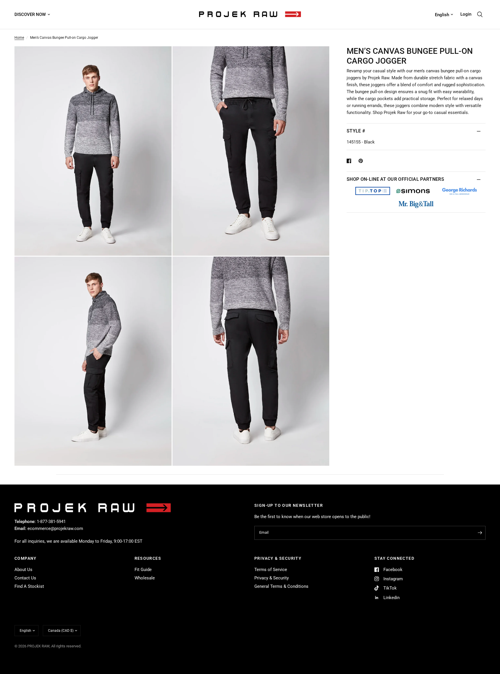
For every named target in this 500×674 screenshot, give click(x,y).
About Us (23, 569)
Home (19, 38)
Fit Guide (143, 569)
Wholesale (145, 578)
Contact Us (25, 578)
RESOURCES (148, 558)
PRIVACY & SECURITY (278, 558)
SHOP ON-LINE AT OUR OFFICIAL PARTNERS (395, 179)
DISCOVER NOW (30, 14)
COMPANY (25, 558)
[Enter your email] (480, 533)
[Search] (480, 14)
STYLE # (356, 131)
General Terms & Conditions (281, 586)
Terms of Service (270, 569)
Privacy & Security (271, 578)
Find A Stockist (29, 586)
